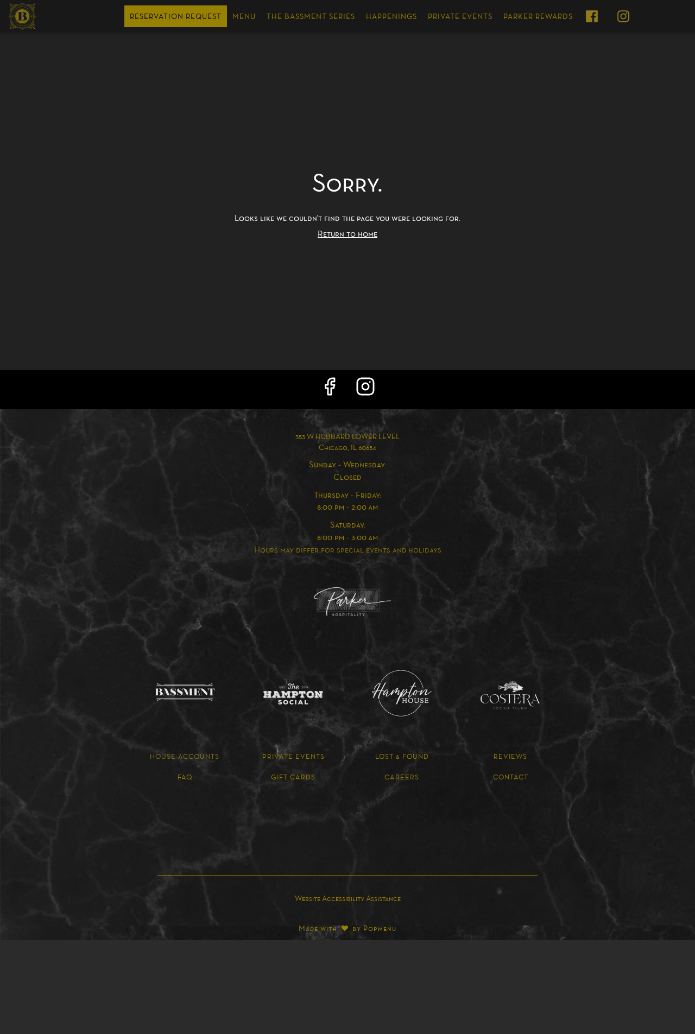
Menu (244, 16)
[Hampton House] (402, 692)
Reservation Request (176, 16)
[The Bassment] (184, 691)
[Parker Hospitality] (347, 601)
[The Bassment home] (57, 16)
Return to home (347, 233)
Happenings (391, 16)
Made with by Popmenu (202, 927)
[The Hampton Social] (293, 693)
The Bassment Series (311, 16)
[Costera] (510, 694)
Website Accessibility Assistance (348, 898)
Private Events (460, 16)
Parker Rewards (538, 16)
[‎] (594, 16)
